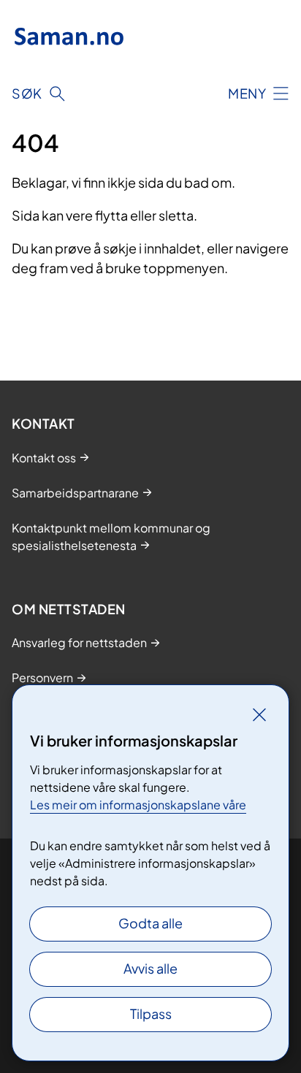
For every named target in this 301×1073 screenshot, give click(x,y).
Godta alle (150, 922)
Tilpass (151, 1013)
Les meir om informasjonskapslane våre (138, 804)
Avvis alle (150, 968)
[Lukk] (259, 714)
